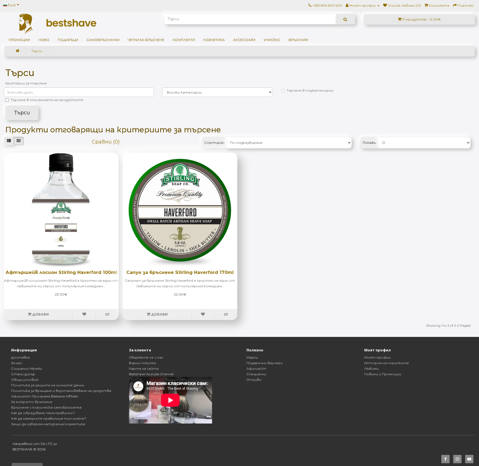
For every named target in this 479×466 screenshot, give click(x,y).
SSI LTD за (48, 444)
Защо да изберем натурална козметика (48, 424)
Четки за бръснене (146, 40)
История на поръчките (386, 363)
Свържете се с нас (146, 357)
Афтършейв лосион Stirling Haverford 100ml (61, 272)
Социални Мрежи (26, 368)
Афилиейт (256, 368)
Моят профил (377, 357)
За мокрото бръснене (31, 402)
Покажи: (370, 142)
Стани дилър (23, 374)
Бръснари (298, 40)
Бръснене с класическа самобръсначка (46, 407)
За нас (16, 363)
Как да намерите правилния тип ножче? (48, 418)
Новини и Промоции (382, 374)
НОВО (43, 40)
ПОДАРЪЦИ (68, 40)
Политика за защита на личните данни (47, 385)
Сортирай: (214, 142)
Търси (36, 51)
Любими (371, 368)
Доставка (20, 357)
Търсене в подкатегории (310, 90)
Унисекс (272, 40)
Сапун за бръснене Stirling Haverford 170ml (180, 272)
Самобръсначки (102, 40)
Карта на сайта (144, 368)
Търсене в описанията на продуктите (47, 100)
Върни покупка (142, 363)
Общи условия (24, 379)
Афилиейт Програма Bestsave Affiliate (44, 396)
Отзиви (253, 379)
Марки (252, 357)
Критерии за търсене (26, 83)
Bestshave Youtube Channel (151, 374)
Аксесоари (244, 40)
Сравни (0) (106, 142)
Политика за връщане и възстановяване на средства (61, 391)
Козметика (214, 40)
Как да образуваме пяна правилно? (43, 413)
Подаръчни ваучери (264, 363)
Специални (256, 374)
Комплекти (184, 40)
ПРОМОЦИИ (19, 40)
